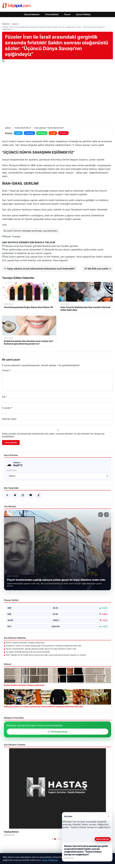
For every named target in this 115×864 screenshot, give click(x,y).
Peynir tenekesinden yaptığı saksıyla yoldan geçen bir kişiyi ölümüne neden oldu (41, 649)
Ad (4, 396)
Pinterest (63, 133)
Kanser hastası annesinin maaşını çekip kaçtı (25, 642)
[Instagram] (23, 495)
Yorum (6, 370)
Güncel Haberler (32, 14)
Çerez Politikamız (50, 860)
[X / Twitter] (15, 495)
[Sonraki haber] (106, 514)
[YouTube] (30, 495)
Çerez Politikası (83, 14)
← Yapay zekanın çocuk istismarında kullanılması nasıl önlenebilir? (39, 268)
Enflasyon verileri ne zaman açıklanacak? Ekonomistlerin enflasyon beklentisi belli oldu (43, 646)
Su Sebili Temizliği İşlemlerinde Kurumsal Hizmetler (28, 652)
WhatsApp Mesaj (57, 731)
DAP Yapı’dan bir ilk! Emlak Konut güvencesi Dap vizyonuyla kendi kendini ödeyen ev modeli (46, 655)
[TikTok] (38, 495)
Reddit (52, 133)
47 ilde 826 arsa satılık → (97, 268)
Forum (67, 14)
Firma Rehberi (52, 14)
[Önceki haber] (100, 514)
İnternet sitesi (9, 418)
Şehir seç (12, 470)
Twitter (18, 133)
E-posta (7, 407)
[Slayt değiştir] (52, 839)
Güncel (15, 24)
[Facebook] (7, 495)
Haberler (6, 24)
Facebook (29, 133)
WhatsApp (42, 133)
